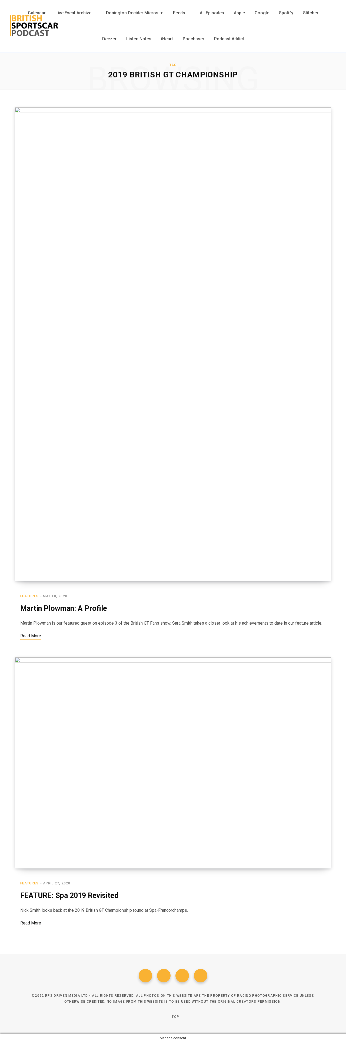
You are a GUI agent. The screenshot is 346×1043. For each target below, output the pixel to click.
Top (175, 1017)
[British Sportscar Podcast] (34, 26)
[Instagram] (182, 975)
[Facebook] (145, 975)
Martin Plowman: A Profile (63, 608)
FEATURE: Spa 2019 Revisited (69, 895)
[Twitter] (164, 975)
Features (29, 596)
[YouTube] (200, 975)
